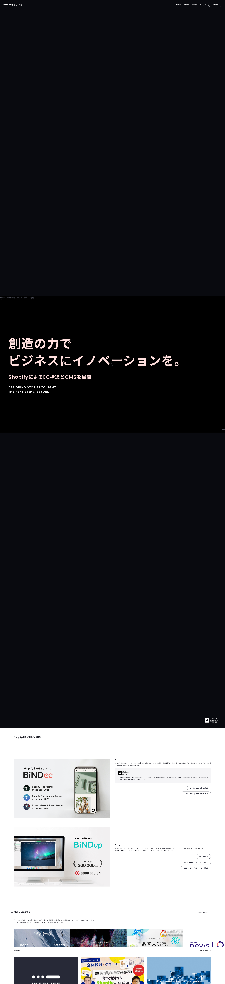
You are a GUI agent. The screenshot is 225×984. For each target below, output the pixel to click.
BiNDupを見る (203, 856)
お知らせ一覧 (204, 950)
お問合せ (215, 5)
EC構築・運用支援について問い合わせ (196, 794)
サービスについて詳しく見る (199, 788)
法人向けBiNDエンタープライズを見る (196, 862)
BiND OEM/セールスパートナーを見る (196, 868)
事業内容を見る (203, 912)
